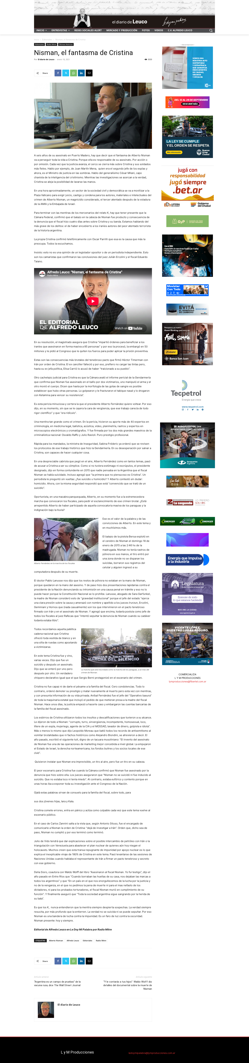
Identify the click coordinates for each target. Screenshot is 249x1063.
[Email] (89, 73)
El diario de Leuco (46, 59)
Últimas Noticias (66, 44)
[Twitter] (65, 73)
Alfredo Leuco (73, 940)
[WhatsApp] (73, 73)
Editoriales (47, 39)
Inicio (36, 39)
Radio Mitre (51, 44)
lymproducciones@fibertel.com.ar (187, 681)
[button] (211, 30)
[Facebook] (58, 73)
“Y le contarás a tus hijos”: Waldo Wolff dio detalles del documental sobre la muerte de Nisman (127, 985)
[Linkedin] (81, 73)
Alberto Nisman (56, 940)
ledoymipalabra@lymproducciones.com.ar (152, 1052)
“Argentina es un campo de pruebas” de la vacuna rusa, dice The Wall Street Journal (57, 983)
